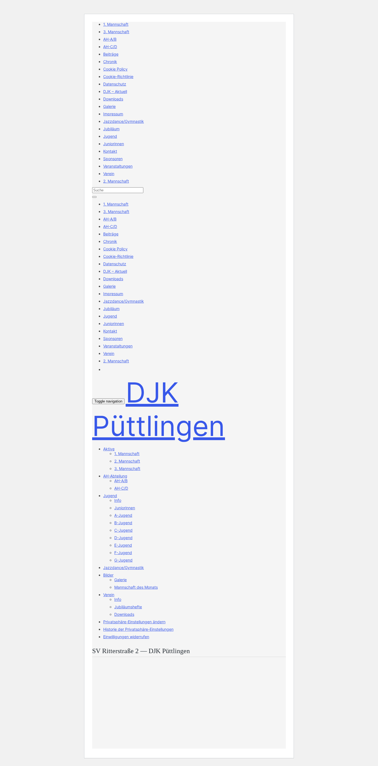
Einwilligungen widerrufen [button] (126, 636)
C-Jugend (123, 530)
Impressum (113, 113)
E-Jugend (123, 545)
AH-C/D (110, 46)
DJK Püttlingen (158, 409)
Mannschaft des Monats (136, 587)
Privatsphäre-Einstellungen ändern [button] (134, 621)
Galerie (109, 106)
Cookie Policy (115, 69)
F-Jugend (123, 552)
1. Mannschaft (115, 24)
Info (117, 500)
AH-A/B (109, 39)
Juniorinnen (113, 143)
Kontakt (110, 151)
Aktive (109, 448)
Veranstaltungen (118, 166)
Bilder (108, 575)
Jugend (110, 136)
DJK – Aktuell (115, 91)
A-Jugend (123, 515)
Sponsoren (113, 158)
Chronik (110, 61)
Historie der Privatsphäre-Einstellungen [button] (138, 629)
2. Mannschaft (116, 181)
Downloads (113, 99)
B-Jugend (123, 522)
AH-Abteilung (115, 476)
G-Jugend (123, 560)
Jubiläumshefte (128, 606)
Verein (108, 173)
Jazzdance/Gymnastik (123, 121)
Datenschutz (114, 84)
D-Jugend (123, 537)
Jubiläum (111, 128)
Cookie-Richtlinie (118, 76)
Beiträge (110, 54)
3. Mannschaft (116, 31)
